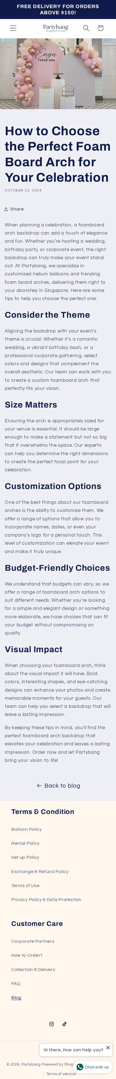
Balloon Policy (26, 829)
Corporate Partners (32, 941)
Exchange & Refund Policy (40, 871)
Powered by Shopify (60, 1064)
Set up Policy (25, 857)
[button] (13, 28)
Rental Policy (25, 843)
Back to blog (62, 786)
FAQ (16, 983)
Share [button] (17, 209)
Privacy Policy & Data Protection (46, 899)
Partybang (31, 1064)
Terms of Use (25, 885)
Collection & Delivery (33, 969)
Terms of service (61, 1074)
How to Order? (27, 955)
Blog (16, 997)
